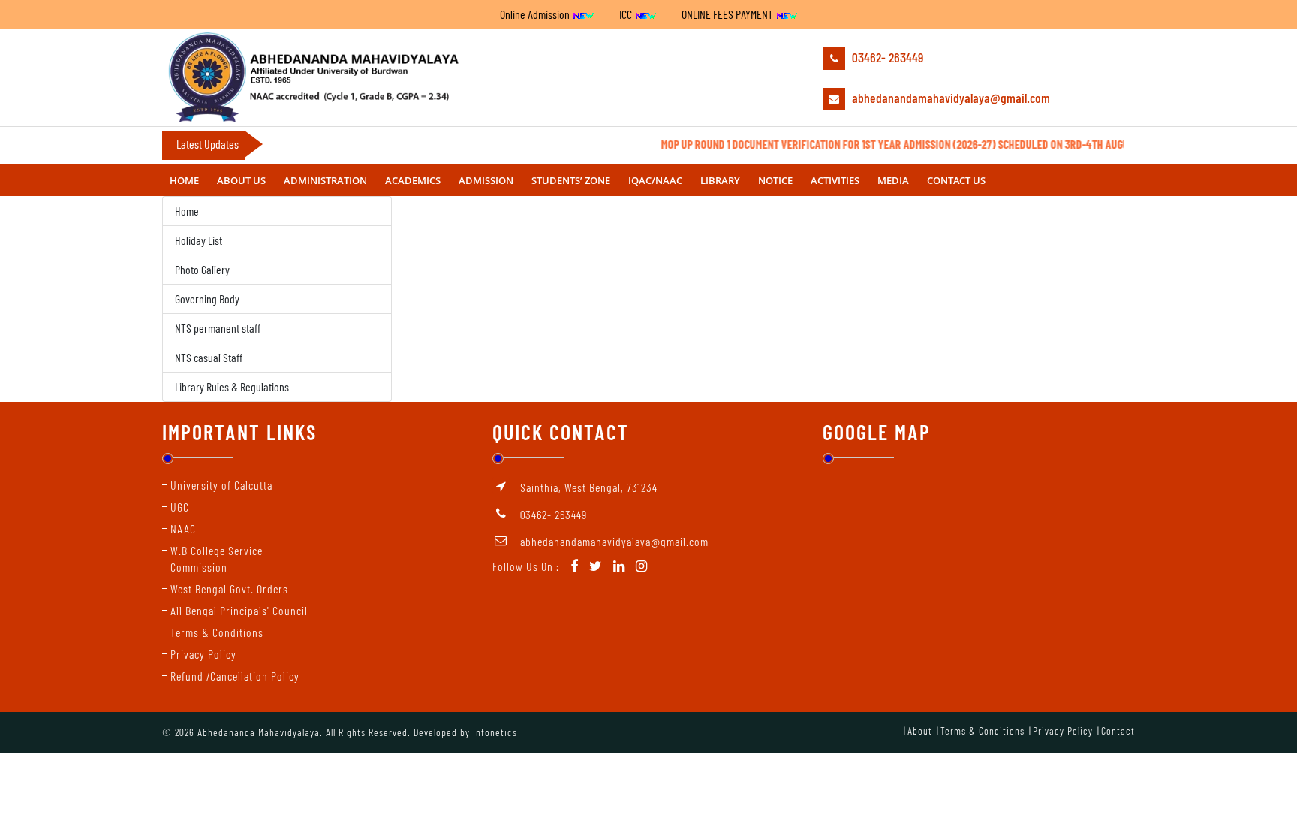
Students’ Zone (570, 180)
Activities (835, 180)
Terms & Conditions (216, 632)
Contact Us (956, 180)
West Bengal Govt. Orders (229, 588)
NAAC (183, 528)
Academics (413, 180)
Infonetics (495, 732)
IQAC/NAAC (655, 180)
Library (720, 180)
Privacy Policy (203, 654)
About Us (241, 180)
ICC (626, 14)
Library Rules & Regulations (232, 386)
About (919, 730)
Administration (325, 180)
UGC (179, 506)
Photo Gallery (202, 269)
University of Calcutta (221, 485)
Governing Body (207, 298)
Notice (775, 180)
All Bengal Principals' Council (239, 610)
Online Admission (536, 14)
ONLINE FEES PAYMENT (728, 14)
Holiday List (198, 240)
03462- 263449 (886, 57)
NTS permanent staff (217, 328)
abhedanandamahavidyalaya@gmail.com (949, 97)
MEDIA (893, 180)
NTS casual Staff (208, 357)
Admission (486, 180)
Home (184, 180)
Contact (1118, 730)
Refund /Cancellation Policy (234, 675)
